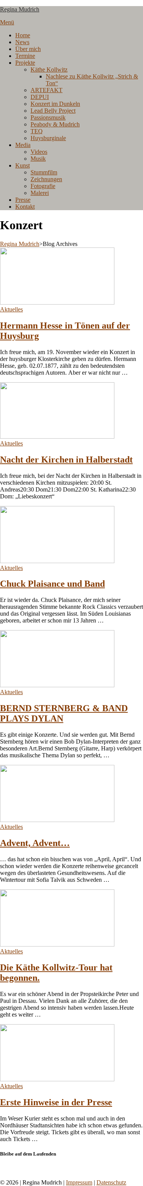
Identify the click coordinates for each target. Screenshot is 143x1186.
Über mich (28, 49)
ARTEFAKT (47, 90)
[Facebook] (2, 1168)
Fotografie (43, 186)
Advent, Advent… (35, 843)
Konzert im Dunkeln (55, 104)
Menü (7, 22)
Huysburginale (48, 138)
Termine (25, 56)
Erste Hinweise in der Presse (56, 1102)
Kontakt (25, 206)
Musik (38, 158)
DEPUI (40, 97)
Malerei (40, 193)
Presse (23, 199)
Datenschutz (111, 1182)
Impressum (79, 1182)
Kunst (22, 165)
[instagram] (7, 1168)
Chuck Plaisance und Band (52, 584)
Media (23, 145)
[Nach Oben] (2, 1175)
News (22, 42)
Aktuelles (11, 309)
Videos (39, 151)
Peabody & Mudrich (55, 124)
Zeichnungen (46, 179)
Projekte (25, 62)
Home (22, 35)
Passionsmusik (48, 117)
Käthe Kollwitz (49, 69)
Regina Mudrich (19, 9)
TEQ (37, 131)
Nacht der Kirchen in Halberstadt (66, 460)
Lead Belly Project (53, 110)
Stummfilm (44, 172)
